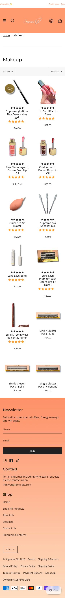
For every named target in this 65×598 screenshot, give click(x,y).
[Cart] (60, 20)
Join (32, 451)
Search (31, 559)
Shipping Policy (46, 566)
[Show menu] (5, 20)
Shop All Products (13, 508)
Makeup (18, 35)
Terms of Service (11, 572)
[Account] (51, 20)
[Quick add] (8, 99)
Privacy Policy (27, 566)
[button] (16, 121)
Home (6, 35)
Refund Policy (10, 566)
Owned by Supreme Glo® (16, 579)
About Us (8, 515)
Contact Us (9, 528)
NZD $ (9, 549)
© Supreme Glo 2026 (14, 559)
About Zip (50, 572)
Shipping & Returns (15, 535)
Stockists (8, 521)
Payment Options (32, 572)
